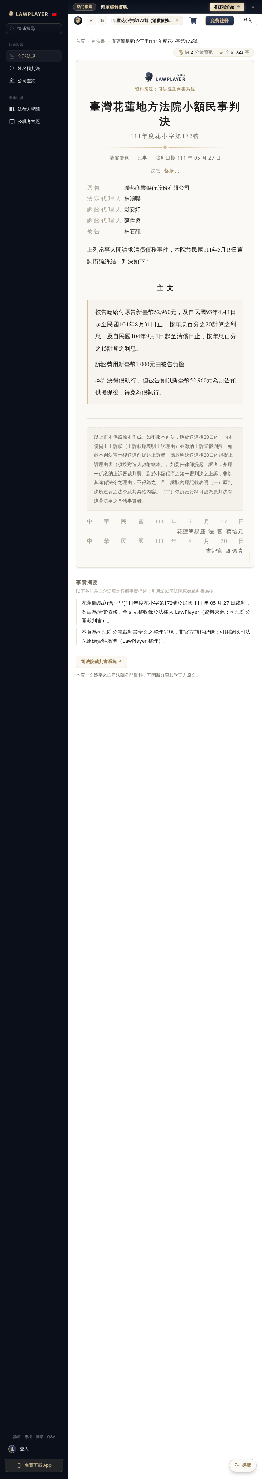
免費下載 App (38, 1465)
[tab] (142, 20)
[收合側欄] (91, 20)
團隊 (39, 1436)
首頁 (80, 41)
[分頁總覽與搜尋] (102, 20)
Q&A (51, 1436)
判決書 (98, 41)
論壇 (17, 1436)
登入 (247, 20)
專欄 (28, 1436)
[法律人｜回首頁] (78, 20)
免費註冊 (219, 20)
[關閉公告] (253, 7)
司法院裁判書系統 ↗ (101, 661)
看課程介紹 (227, 6)
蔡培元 (171, 170)
